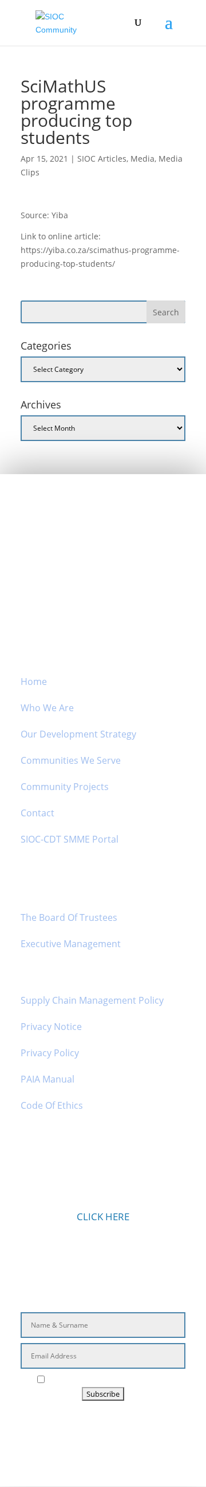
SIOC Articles (101, 158)
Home (34, 681)
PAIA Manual (47, 1079)
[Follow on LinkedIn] (114, 1427)
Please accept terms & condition (109, 1379)
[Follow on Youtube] (144, 1427)
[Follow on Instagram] (88, 1427)
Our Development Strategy (78, 734)
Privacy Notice (51, 1026)
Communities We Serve (71, 760)
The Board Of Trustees (69, 917)
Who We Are (47, 708)
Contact (37, 813)
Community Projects (65, 786)
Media (142, 158)
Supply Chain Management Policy (92, 1000)
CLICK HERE (103, 1216)
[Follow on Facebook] (62, 1427)
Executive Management (71, 943)
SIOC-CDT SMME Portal (69, 839)
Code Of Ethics (52, 1105)
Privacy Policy (50, 1053)
